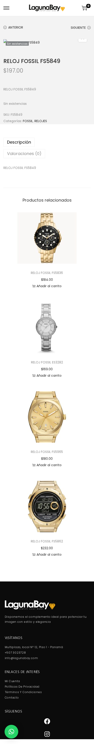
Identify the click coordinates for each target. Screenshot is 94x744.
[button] (11, 732)
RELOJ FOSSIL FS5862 (47, 541)
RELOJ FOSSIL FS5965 (47, 452)
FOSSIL (28, 121)
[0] (84, 8)
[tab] (47, 142)
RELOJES (40, 121)
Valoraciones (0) (24, 153)
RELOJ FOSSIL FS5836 (47, 273)
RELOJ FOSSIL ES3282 (47, 362)
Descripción (19, 142)
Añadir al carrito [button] (49, 286)
